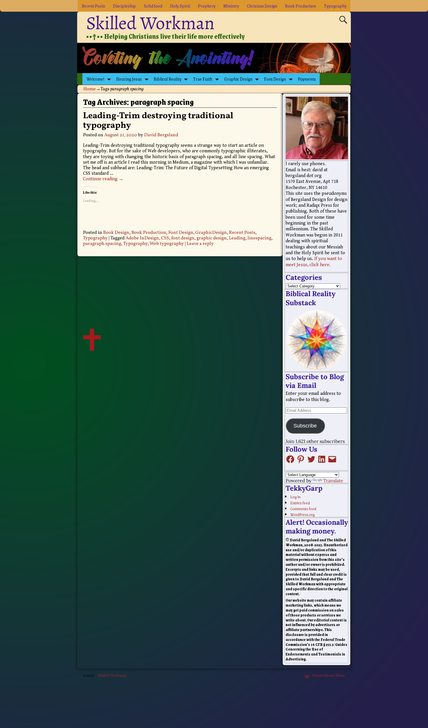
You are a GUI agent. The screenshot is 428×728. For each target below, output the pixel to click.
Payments (307, 79)
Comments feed (303, 508)
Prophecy (206, 6)
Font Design (275, 79)
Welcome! (95, 79)
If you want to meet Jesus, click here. (314, 261)
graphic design (212, 238)
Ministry (231, 6)
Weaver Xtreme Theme (328, 675)
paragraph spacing (102, 244)
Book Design (116, 232)
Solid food (153, 6)
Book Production (300, 6)
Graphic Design (238, 79)
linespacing (259, 238)
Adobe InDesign (142, 238)
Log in (295, 496)
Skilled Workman (150, 23)
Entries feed (300, 502)
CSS (165, 238)
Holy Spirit (180, 6)
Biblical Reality (167, 79)
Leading (237, 238)
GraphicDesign (211, 232)
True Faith (202, 79)
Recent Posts (93, 6)
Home (89, 89)
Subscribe (305, 426)
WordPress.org (302, 514)
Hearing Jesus (129, 79)
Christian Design (262, 6)
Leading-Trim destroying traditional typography (158, 121)
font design (182, 238)
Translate (333, 480)
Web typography (167, 244)
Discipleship (124, 6)
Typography (335, 6)
